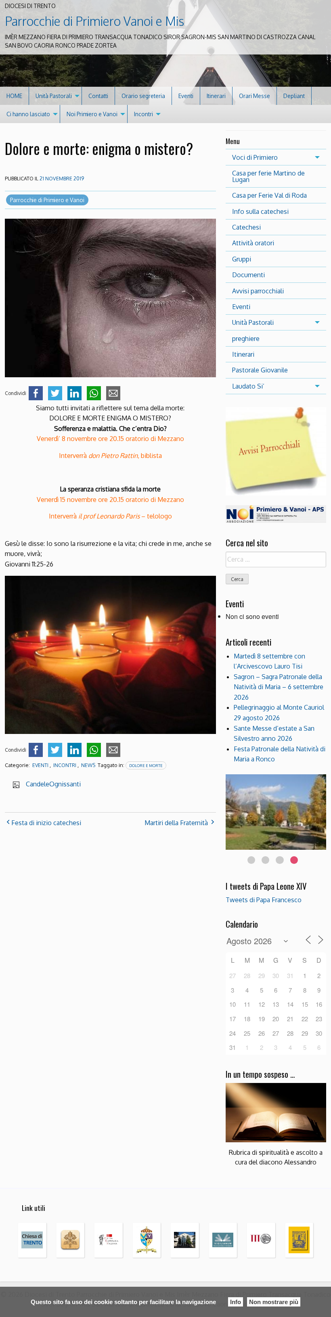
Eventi (185, 95)
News (88, 765)
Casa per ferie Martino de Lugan (268, 176)
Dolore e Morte (146, 765)
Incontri (143, 114)
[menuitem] (14, 96)
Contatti (98, 95)
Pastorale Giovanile (260, 370)
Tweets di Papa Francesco (264, 900)
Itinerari (216, 95)
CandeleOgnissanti (53, 784)
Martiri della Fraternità (176, 823)
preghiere (246, 338)
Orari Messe (254, 95)
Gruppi (241, 259)
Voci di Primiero (255, 157)
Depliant (294, 95)
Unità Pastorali (54, 95)
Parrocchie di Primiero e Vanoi (47, 200)
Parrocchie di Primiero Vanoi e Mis (94, 21)
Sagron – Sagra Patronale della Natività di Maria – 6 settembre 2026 (278, 687)
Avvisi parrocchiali (258, 291)
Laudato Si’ (248, 386)
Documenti (248, 275)
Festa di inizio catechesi (46, 823)
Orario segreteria (143, 95)
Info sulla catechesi (260, 211)
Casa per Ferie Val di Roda (269, 195)
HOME (14, 95)
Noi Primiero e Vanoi (92, 114)
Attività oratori (253, 243)
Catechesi (246, 227)
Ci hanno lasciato (28, 114)
